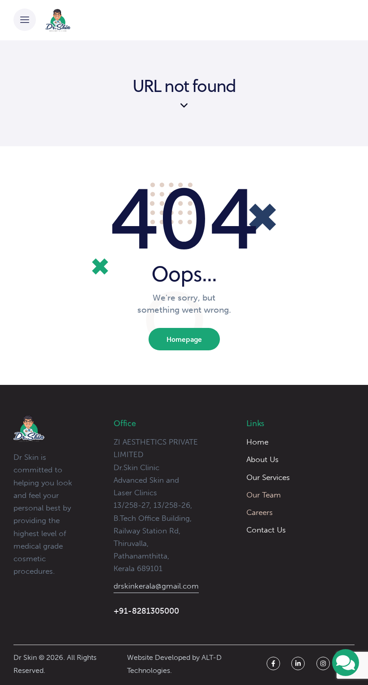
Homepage (184, 339)
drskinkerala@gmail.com (156, 585)
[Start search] (334, 22)
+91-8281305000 (146, 611)
